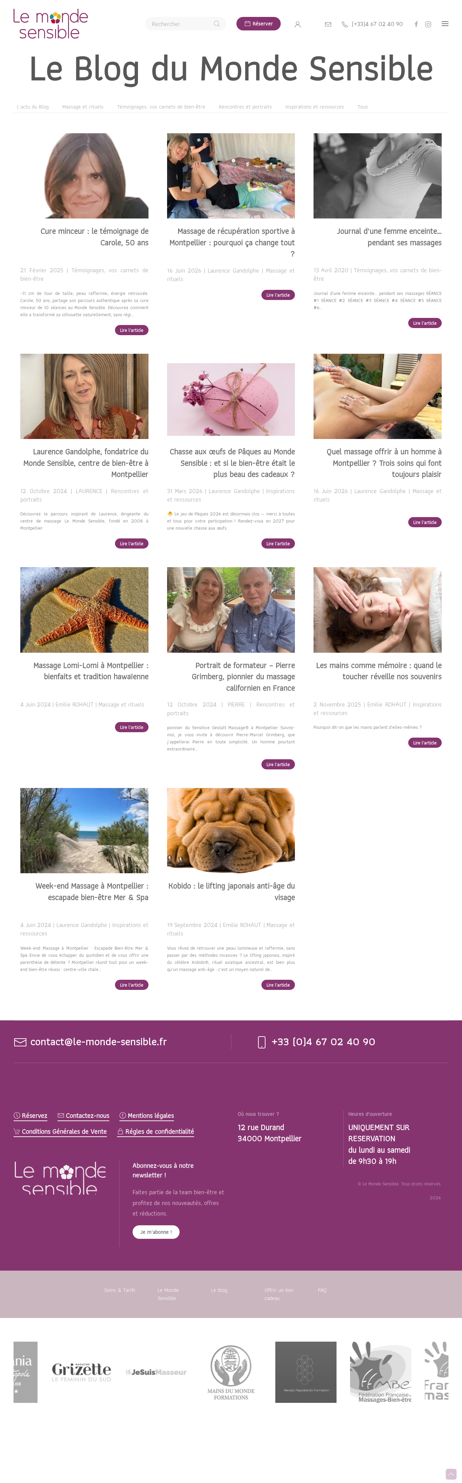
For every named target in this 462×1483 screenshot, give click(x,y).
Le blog (219, 1290)
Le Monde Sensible (168, 1294)
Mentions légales (151, 1115)
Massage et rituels (82, 106)
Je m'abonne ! (156, 1232)
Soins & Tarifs (119, 1290)
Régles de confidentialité (159, 1131)
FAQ (322, 1290)
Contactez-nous (87, 1115)
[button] (445, 23)
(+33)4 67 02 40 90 (377, 24)
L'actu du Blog (33, 106)
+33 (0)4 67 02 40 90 (321, 1041)
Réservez (34, 1115)
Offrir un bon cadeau (279, 1294)
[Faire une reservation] (328, 24)
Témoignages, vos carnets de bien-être (161, 106)
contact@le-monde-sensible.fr (98, 1041)
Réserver (263, 23)
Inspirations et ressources (314, 106)
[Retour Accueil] (51, 23)
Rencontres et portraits (245, 106)
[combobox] (185, 23)
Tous (362, 106)
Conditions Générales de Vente (64, 1131)
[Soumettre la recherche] (216, 23)
